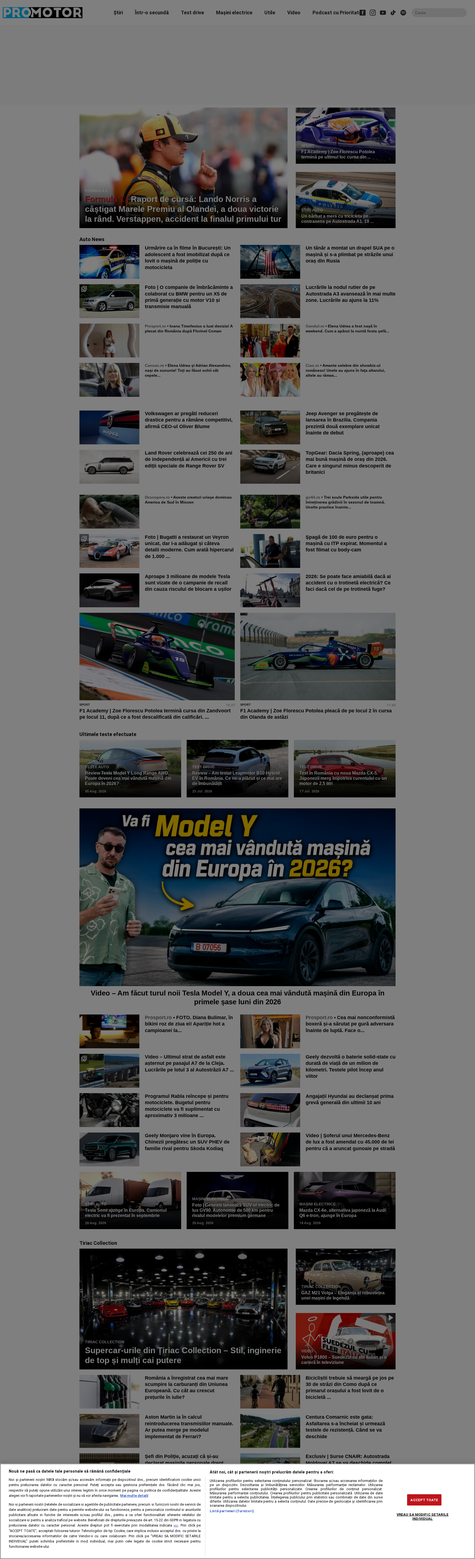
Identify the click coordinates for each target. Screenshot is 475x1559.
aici (176, 1525)
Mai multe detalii (134, 1496)
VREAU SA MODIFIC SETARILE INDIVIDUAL (423, 1516)
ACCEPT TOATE (424, 1500)
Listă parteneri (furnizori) (232, 1511)
